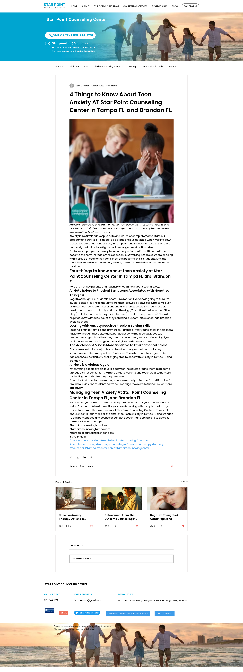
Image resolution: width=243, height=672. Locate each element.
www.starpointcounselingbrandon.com (64, 580)
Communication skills (152, 66)
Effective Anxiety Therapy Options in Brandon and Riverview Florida (74, 517)
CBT (86, 66)
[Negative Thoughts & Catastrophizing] (167, 498)
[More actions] (172, 85)
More (171, 66)
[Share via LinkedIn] (84, 457)
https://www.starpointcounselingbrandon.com (81, 580)
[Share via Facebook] (70, 457)
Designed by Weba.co (176, 600)
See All (184, 481)
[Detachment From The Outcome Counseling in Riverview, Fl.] (121, 498)
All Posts (59, 66)
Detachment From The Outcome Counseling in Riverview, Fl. (120, 517)
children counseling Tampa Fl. (108, 66)
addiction (74, 66)
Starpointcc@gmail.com (87, 600)
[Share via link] (91, 457)
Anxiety (132, 66)
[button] (70, 35)
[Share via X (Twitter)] (77, 457)
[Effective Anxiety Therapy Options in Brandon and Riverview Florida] (76, 498)
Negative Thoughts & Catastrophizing (164, 517)
